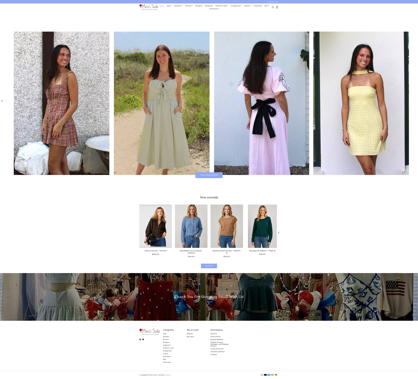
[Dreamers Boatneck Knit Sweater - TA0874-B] (227, 226)
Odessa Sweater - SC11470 (156, 251)
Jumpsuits (209, 6)
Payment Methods (217, 339)
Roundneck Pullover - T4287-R (262, 251)
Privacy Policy (216, 337)
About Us (214, 334)
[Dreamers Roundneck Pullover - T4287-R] (262, 226)
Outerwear (258, 6)
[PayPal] (272, 375)
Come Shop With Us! (209, 175)
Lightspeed (168, 375)
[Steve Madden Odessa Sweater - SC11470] (155, 226)
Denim (165, 354)
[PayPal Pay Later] (276, 375)
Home (161, 6)
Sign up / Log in (273, 2)
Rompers (198, 6)
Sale (164, 359)
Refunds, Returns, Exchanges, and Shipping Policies (219, 344)
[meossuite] (148, 7)
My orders (190, 337)
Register (190, 334)
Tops (165, 334)
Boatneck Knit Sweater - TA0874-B (227, 252)
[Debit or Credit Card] (265, 375)
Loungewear (167, 351)
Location (214, 354)
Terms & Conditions (218, 352)
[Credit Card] (261, 375)
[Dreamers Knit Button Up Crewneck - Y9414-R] (191, 226)
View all (209, 266)
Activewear (167, 362)
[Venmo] (268, 375)
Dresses (166, 339)
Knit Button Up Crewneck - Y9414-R (191, 252)
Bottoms (166, 337)
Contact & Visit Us (217, 349)
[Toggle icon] (272, 7)
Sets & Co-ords (168, 348)
